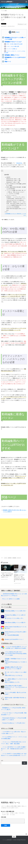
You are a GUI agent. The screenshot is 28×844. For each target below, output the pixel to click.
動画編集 (14, 557)
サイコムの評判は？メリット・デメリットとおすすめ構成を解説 (14, 737)
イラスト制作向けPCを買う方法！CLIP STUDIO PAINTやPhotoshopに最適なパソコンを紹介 (16, 653)
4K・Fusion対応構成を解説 (12, 635)
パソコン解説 (4, 10)
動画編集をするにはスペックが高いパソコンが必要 (15, 38)
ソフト (5, 557)
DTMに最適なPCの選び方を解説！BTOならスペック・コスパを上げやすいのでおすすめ (16, 687)
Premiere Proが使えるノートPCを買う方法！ (14, 723)
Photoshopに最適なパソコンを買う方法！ (15, 611)
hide (17, 32)
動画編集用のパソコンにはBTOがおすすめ (15, 58)
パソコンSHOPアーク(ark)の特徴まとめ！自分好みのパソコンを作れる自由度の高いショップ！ (14, 754)
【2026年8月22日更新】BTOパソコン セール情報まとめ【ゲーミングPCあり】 (14, 594)
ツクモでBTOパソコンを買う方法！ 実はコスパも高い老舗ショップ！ (13, 732)
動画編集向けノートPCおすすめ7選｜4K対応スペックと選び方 (13, 708)
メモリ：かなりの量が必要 (11, 46)
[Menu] (26, 1)
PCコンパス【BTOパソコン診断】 (11, 599)
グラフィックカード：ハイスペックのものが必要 (14, 52)
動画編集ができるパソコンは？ (13, 42)
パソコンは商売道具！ (7, 1)
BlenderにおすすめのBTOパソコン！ (14, 639)
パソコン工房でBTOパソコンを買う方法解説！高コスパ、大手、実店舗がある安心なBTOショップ (14, 748)
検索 (2, 760)
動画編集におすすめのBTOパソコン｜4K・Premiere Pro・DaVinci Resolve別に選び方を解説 (19, 578)
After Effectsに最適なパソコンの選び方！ (15, 622)
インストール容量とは (10, 48)
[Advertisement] (14, 532)
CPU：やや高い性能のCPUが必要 (13, 44)
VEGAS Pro (19, 163)
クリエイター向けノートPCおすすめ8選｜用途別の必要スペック (14, 713)
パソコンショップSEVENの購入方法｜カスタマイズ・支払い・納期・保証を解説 (13, 742)
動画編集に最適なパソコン (12, 55)
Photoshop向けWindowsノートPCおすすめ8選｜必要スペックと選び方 (13, 718)
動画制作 (9, 557)
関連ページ (8, 61)
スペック (19, 557)
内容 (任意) (3, 817)
